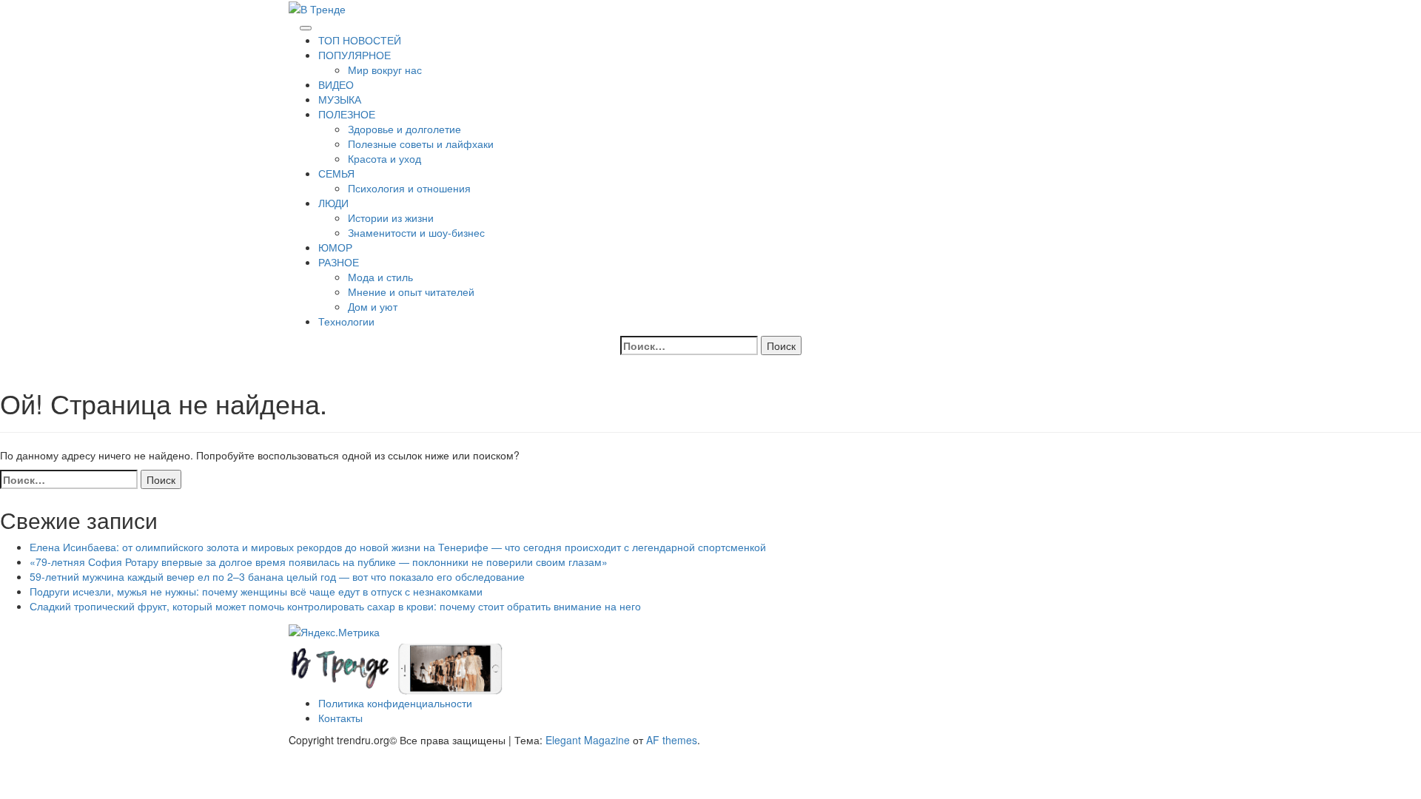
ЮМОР (335, 247)
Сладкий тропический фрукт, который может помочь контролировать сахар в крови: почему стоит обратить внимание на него (335, 606)
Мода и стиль (380, 276)
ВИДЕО (336, 84)
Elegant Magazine (587, 739)
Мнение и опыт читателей (411, 291)
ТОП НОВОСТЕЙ (359, 40)
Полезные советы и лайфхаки (421, 143)
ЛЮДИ (333, 202)
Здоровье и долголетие (404, 128)
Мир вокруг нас (385, 69)
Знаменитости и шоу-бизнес (416, 232)
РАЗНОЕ (338, 261)
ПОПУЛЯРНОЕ (354, 54)
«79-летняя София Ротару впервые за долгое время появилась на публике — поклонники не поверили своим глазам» (319, 561)
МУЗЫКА (339, 99)
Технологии (346, 321)
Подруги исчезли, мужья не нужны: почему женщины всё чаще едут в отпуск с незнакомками (256, 591)
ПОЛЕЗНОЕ (346, 114)
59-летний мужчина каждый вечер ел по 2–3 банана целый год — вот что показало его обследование (277, 576)
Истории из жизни (391, 217)
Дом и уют (372, 306)
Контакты (340, 717)
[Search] (293, 23)
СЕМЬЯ (336, 173)
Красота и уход (384, 158)
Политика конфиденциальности (395, 702)
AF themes (671, 739)
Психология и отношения (409, 188)
